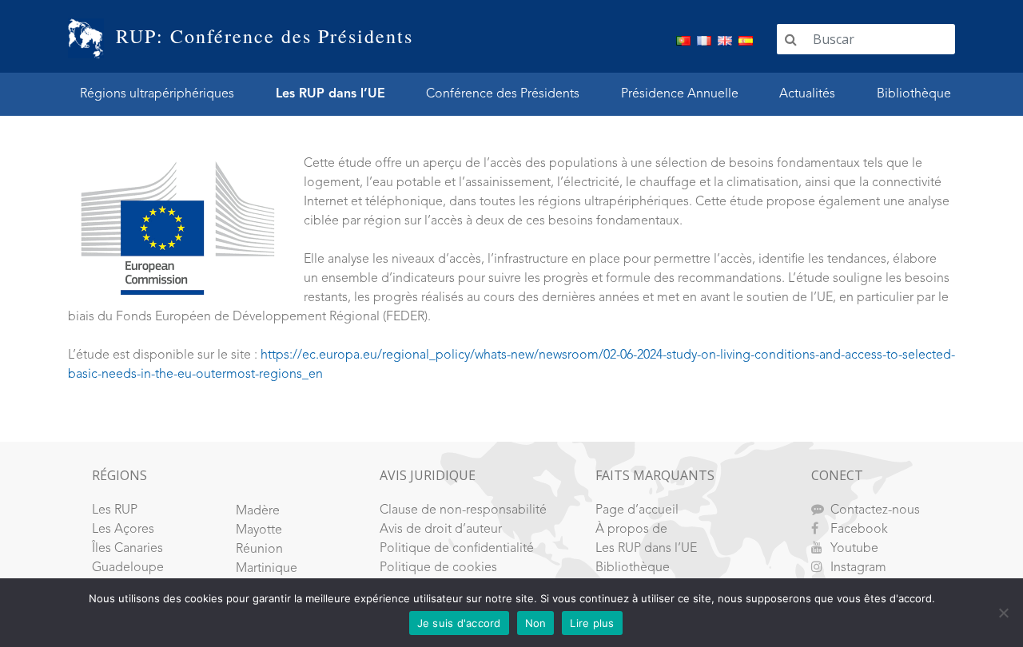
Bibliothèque (914, 94)
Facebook (859, 529)
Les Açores (123, 529)
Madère (258, 511)
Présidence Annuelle (679, 94)
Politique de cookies (438, 568)
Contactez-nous (875, 510)
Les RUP (114, 510)
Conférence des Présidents (502, 94)
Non (536, 623)
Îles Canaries (127, 548)
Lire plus (592, 623)
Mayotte (259, 530)
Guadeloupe (128, 568)
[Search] (791, 39)
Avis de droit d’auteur (441, 529)
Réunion (259, 549)
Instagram (858, 568)
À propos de (631, 529)
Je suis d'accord (459, 623)
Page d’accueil (637, 510)
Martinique (266, 568)
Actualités (807, 94)
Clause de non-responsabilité (463, 510)
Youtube (854, 548)
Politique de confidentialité (457, 548)
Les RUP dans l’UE (330, 94)
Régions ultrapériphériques (157, 94)
